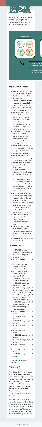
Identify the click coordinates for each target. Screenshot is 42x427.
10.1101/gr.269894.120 (24, 414)
